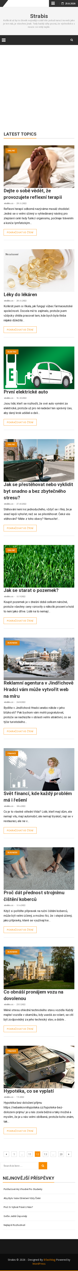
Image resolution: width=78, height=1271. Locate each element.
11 (30, 1154)
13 (46, 1154)
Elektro (12, 352)
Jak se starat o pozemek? (31, 590)
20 (61, 1154)
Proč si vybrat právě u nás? (18, 1207)
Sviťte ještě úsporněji (15, 1216)
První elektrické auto (26, 392)
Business (12, 643)
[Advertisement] (39, 85)
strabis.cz (9, 203)
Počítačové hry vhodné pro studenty (23, 1189)
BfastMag (49, 1259)
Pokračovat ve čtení (20, 232)
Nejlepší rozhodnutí (14, 1225)
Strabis (39, 16)
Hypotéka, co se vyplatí (29, 1091)
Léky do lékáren (20, 294)
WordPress (39, 1263)
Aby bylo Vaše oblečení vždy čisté (22, 1198)
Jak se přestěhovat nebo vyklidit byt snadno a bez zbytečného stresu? (38, 491)
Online (11, 151)
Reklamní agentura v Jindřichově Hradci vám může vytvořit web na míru (38, 689)
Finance (12, 753)
